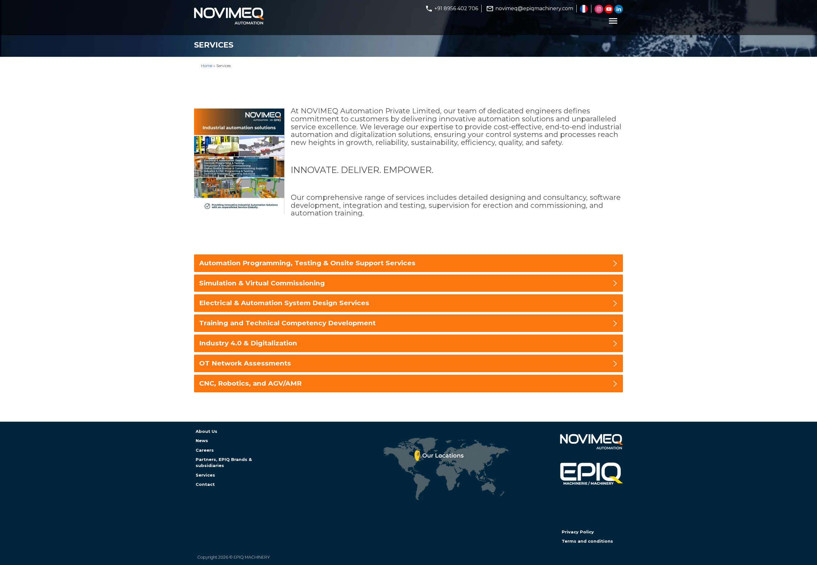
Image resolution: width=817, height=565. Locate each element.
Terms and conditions (587, 541)
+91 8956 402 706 (456, 8)
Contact (205, 484)
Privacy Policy (578, 531)
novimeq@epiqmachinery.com (534, 8)
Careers (205, 450)
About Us (206, 431)
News (202, 440)
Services (205, 475)
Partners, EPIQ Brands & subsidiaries (224, 462)
